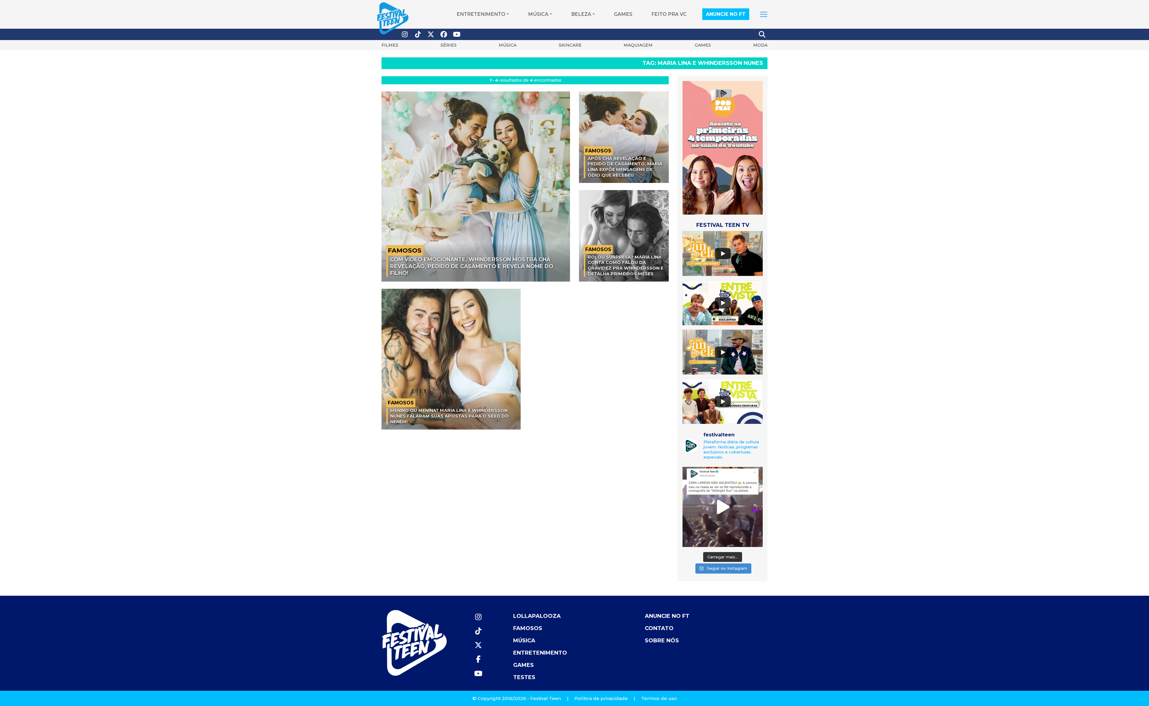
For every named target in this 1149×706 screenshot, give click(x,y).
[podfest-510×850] (723, 147)
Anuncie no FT (726, 14)
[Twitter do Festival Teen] (431, 34)
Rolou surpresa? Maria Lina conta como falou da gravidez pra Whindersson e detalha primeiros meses (625, 265)
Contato (659, 628)
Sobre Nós (662, 640)
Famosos (527, 628)
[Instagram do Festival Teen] (405, 34)
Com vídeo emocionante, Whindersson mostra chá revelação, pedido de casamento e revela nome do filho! (471, 266)
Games (623, 14)
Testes (524, 677)
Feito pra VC (669, 14)
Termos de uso (659, 698)
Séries (448, 45)
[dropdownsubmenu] (763, 14)
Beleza (581, 14)
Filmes (390, 45)
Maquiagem (638, 45)
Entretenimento (481, 14)
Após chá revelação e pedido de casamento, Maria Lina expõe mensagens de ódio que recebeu (625, 167)
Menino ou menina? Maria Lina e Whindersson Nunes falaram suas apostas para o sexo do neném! (449, 416)
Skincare (570, 45)
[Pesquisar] (762, 34)
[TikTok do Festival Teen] (418, 34)
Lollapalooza (537, 616)
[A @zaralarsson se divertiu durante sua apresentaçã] (723, 507)
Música (538, 14)
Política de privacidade (601, 698)
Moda (760, 45)
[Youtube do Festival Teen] (457, 34)
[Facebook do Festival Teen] (444, 34)
